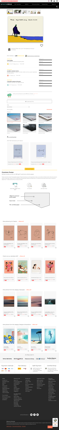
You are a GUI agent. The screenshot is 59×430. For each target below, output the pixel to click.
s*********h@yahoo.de (13, 84)
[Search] (57, 6)
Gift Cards (27, 391)
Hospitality (16, 404)
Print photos (16, 388)
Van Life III (33, 346)
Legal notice (5, 391)
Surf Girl (19, 346)
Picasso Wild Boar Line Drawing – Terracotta (22, 243)
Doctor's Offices (17, 406)
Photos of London (41, 384)
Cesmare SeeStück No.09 (9, 312)
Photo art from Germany (51, 385)
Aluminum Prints (29, 384)
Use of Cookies (5, 392)
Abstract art (51, 386)
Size (8, 105)
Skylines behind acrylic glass (52, 391)
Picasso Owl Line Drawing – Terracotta (36, 243)
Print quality (10, 109)
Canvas (27, 388)
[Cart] (57, 1)
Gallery (15, 387)
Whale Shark (47, 346)
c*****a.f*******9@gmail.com (14, 63)
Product (9, 112)
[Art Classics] (9, 49)
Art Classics (14, 49)
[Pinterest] (37, 414)
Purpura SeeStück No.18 (36, 312)
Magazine (16, 391)
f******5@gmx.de (12, 75)
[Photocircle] (6, 4)
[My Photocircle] (54, 1)
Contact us (4, 380)
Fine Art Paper (28, 389)
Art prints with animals (51, 394)
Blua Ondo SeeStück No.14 (22, 312)
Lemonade (6, 346)
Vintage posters (52, 396)
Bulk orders (16, 396)
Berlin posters (40, 380)
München (39, 388)
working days (12, 136)
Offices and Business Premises (16, 402)
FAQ (3, 384)
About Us (16, 380)
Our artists (16, 389)
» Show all (21, 221)
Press (15, 385)
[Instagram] (31, 414)
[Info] (8, 114)
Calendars (27, 380)
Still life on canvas (52, 400)
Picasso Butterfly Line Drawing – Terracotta (9, 243)
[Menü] (57, 418)
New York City (40, 381)
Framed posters (29, 387)
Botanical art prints (51, 398)
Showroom (16, 384)
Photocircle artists (6, 396)
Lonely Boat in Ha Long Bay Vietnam (50, 312)
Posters (27, 385)
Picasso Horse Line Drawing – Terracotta (50, 243)
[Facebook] (34, 414)
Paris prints (39, 383)
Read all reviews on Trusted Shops (33, 55)
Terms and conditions (16, 426)
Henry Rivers (7, 347)
